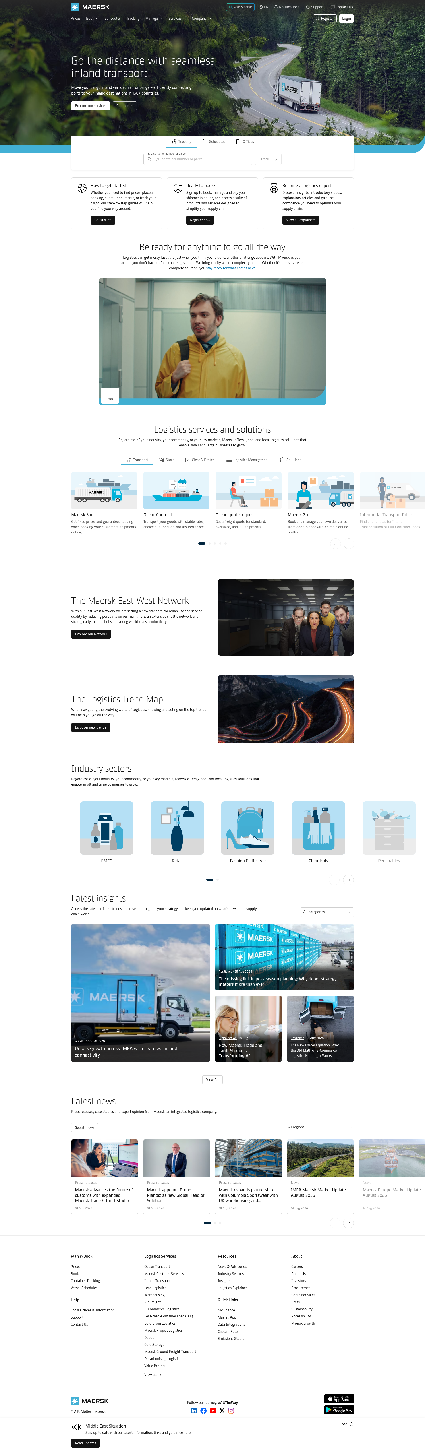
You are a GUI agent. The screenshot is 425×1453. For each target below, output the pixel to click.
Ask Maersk (243, 7)
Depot (149, 1337)
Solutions (293, 460)
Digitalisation (228, 1038)
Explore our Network (91, 634)
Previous (335, 543)
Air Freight (152, 1302)
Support (317, 7)
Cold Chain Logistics (160, 1323)
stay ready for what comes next (230, 268)
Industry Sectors (231, 1274)
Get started (103, 220)
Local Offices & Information (93, 1310)
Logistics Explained (233, 1288)
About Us (298, 1274)
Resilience (225, 972)
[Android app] (339, 1409)
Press (295, 1302)
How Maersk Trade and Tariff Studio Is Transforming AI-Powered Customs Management (240, 1051)
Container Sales (303, 1295)
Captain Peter (228, 1331)
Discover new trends (90, 727)
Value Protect (155, 1366)
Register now (200, 220)
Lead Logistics (155, 1288)
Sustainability (302, 1309)
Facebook (203, 1411)
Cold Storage (154, 1344)
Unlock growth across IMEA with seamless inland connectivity (126, 1052)
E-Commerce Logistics (161, 1309)
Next (349, 543)
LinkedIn (194, 1410)
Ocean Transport (157, 1267)
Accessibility (301, 1316)
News (295, 1183)
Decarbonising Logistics (162, 1359)
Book (90, 18)
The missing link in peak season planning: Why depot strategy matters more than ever (278, 981)
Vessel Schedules (84, 1288)
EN (266, 7)
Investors (298, 1281)
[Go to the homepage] (89, 1404)
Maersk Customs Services (164, 1274)
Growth (80, 1041)
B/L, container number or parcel (167, 153)
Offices (248, 142)
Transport (140, 460)
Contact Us (344, 7)
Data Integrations (231, 1324)
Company (199, 18)
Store (169, 460)
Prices (75, 18)
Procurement (301, 1288)
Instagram (231, 1410)
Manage (151, 18)
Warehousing (154, 1295)
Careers (297, 1267)
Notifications (286, 6)
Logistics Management (251, 460)
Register (327, 18)
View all (150, 1375)
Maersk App (227, 1317)
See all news (84, 1127)
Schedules (113, 18)
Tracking (133, 18)
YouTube (213, 1410)
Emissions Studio (231, 1339)
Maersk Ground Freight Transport (170, 1352)
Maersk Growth (303, 1323)
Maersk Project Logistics (163, 1330)
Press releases (86, 1183)
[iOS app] (339, 1398)
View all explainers (300, 220)
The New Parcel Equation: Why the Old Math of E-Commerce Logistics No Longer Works (315, 1050)
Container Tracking (85, 1281)
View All (212, 1080)
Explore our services (90, 106)
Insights (224, 1281)
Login (346, 18)
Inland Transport (157, 1281)
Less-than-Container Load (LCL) (168, 1316)
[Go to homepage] (90, 7)
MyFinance (226, 1310)
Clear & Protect (203, 460)
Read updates (85, 1443)
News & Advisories (232, 1267)
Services (174, 18)
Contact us (124, 106)
